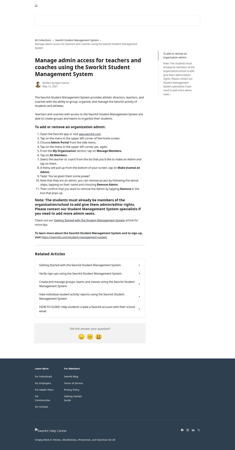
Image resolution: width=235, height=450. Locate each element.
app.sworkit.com (90, 134)
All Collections (43, 40)
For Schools (41, 406)
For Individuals (43, 376)
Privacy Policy (71, 389)
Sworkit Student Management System (77, 40)
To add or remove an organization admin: (175, 55)
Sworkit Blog (71, 376)
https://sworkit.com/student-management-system (74, 237)
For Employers (43, 383)
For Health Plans (44, 389)
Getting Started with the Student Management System (89, 220)
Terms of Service (73, 383)
